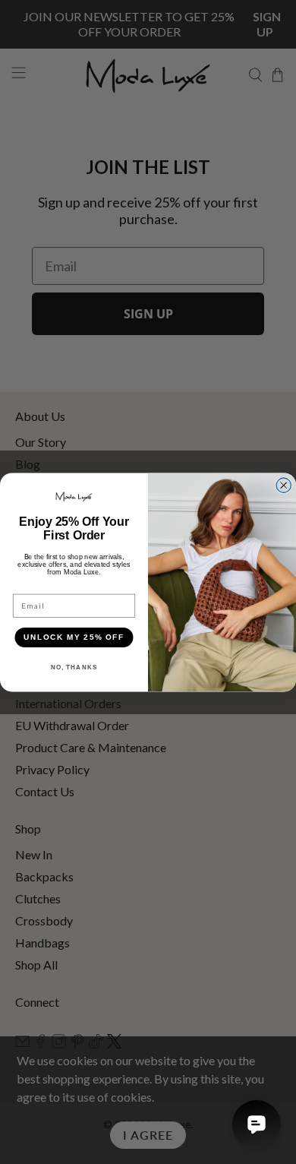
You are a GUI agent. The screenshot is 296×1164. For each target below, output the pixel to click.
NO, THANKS (74, 666)
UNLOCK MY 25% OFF (74, 637)
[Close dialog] (283, 485)
